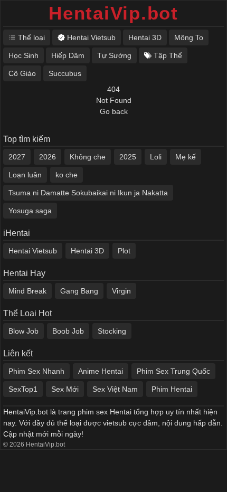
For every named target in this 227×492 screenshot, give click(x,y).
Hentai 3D (87, 251)
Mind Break (27, 291)
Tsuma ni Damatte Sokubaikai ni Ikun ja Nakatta (88, 192)
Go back (114, 111)
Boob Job (68, 331)
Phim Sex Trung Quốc (173, 371)
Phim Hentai (172, 389)
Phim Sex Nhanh (36, 371)
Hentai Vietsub (32, 251)
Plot (124, 251)
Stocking (112, 331)
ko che (66, 175)
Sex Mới (65, 389)
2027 (16, 157)
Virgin (121, 291)
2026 (47, 157)
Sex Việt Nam (115, 389)
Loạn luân (25, 175)
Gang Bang (79, 291)
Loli (156, 157)
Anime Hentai (100, 371)
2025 (127, 157)
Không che (88, 157)
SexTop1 (22, 389)
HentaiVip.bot (113, 13)
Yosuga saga (30, 210)
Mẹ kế (185, 157)
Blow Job (23, 331)
